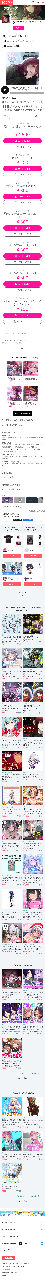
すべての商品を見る (22, 413)
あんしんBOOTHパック (9, 449)
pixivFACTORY (6, 463)
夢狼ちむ (11, 550)
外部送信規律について (8, 1269)
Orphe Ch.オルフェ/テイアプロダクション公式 (22, 358)
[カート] (41, 102)
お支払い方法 (8, 477)
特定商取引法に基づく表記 (11, 485)
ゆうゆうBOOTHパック (24, 449)
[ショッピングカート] (37, 2)
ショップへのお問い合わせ (11, 489)
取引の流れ (8, 473)
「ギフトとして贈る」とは (13, 425)
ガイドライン (6, 1266)
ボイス (13, 98)
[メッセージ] (17, 46)
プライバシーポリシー (17, 1266)
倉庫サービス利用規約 (22, 1263)
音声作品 (5, 98)
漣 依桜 (32, 550)
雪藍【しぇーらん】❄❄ (13, 578)
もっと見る (22, 593)
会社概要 (4, 1263)
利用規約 (11, 1263)
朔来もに (32, 579)
